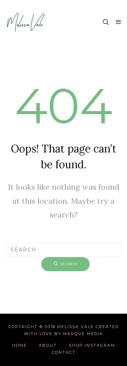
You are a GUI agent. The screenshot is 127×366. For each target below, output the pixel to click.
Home (19, 345)
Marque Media (83, 333)
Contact (63, 352)
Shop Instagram (92, 345)
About (48, 345)
